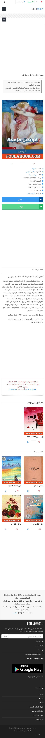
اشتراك (5, 636)
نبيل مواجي (31, 193)
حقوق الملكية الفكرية (36, 707)
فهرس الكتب (39, 719)
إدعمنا (40, 650)
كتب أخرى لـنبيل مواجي (35, 402)
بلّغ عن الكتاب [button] (29, 389)
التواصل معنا (13, 389)
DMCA (41, 702)
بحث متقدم (20, 2)
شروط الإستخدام (38, 715)
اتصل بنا (39, 642)
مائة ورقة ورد (16, 524)
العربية (34, 168)
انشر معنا (39, 645)
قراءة (20, 206)
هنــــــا (15, 612)
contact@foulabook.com (33, 654)
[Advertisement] (22, 47)
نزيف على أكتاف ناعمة (35, 437)
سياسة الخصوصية (37, 711)
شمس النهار (38, 486)
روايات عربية (32, 174)
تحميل (20, 199)
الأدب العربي (30, 171)
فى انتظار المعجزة (14, 486)
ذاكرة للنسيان (38, 524)
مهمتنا (38, 2)
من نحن (41, 698)
